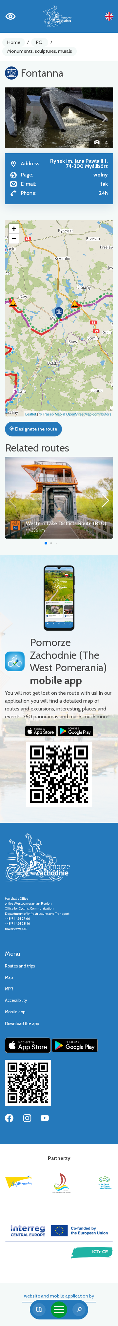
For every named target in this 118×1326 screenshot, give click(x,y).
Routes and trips (20, 966)
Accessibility (16, 1000)
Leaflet (30, 413)
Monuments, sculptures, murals (39, 51)
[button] (13, 117)
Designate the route (35, 429)
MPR (9, 988)
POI (40, 42)
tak (104, 184)
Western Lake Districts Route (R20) (66, 523)
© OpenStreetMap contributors (87, 413)
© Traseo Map (50, 413)
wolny (100, 175)
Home (13, 42)
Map (9, 977)
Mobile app (15, 1011)
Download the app (22, 1023)
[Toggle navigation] (59, 1309)
